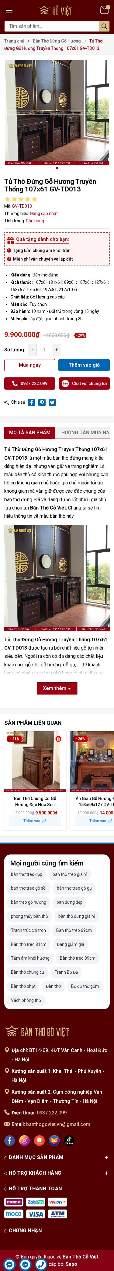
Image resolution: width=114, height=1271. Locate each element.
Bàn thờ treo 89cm (77, 958)
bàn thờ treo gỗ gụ (74, 888)
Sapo (71, 1264)
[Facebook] (9, 1140)
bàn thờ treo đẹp (26, 874)
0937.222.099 (52, 1113)
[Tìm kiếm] (104, 26)
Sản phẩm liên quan (33, 723)
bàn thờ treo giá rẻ (70, 874)
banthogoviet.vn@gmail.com (58, 1124)
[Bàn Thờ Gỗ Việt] (57, 9)
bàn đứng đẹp (70, 902)
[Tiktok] (69, 1140)
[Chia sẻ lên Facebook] (31, 402)
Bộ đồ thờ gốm (85, 986)
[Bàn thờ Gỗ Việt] (37, 1030)
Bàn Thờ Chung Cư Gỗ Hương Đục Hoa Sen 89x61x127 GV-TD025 (35, 804)
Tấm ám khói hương (30, 958)
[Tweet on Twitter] (52, 402)
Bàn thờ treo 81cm (29, 944)
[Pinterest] (42, 402)
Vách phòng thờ (26, 1000)
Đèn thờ (53, 986)
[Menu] (9, 10)
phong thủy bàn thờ (29, 916)
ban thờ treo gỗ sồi (29, 888)
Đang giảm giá (70, 944)
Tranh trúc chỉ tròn (28, 930)
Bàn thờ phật (23, 986)
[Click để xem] (57, 112)
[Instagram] (24, 1140)
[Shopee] (39, 1140)
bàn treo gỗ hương (28, 902)
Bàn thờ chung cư (27, 972)
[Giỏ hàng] (105, 10)
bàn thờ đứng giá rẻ (76, 916)
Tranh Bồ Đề (66, 972)
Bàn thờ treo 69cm (74, 930)
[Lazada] (54, 1140)
